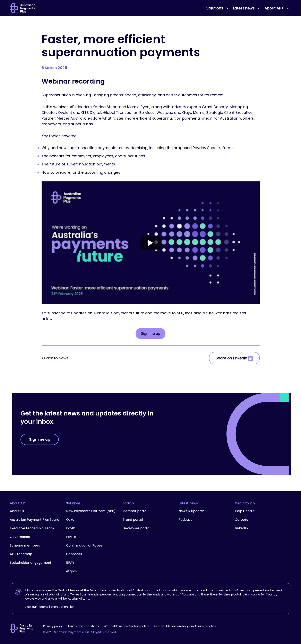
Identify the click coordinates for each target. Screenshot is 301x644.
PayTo (71, 536)
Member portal (134, 511)
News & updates (192, 511)
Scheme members (25, 545)
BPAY (70, 562)
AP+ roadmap (21, 554)
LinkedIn (241, 528)
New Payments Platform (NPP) (91, 511)
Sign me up (150, 333)
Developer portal (136, 528)
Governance (20, 536)
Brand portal (132, 519)
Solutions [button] (214, 8)
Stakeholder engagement (30, 562)
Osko (70, 519)
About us (17, 511)
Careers (241, 519)
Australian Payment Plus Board (34, 519)
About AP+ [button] (274, 8)
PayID (70, 528)
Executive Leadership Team (32, 528)
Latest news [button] (244, 8)
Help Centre (245, 511)
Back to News (56, 358)
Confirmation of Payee (84, 545)
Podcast (185, 519)
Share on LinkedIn (231, 358)
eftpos (71, 571)
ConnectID (75, 554)
